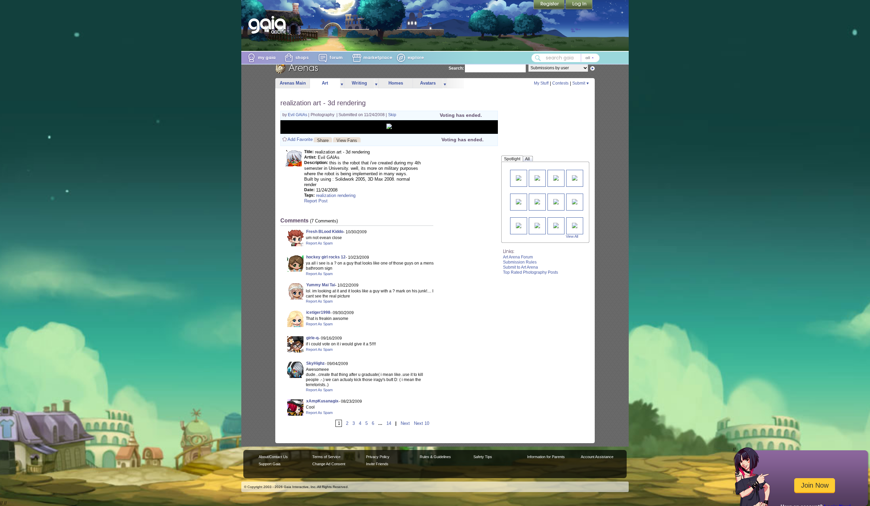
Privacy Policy (377, 457)
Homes (395, 83)
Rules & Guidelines (435, 457)
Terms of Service (326, 457)
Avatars (428, 83)
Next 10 (421, 423)
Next (405, 423)
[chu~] (518, 201)
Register (550, 5)
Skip (392, 114)
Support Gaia (269, 464)
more (342, 83)
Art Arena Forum (518, 257)
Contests (560, 83)
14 (388, 423)
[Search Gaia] (538, 58)
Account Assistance (597, 457)
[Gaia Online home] (268, 25)
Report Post (316, 200)
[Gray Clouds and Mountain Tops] (518, 225)
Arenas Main (293, 83)
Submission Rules (520, 262)
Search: (456, 68)
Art (325, 83)
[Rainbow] (556, 225)
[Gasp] (556, 177)
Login (579, 5)
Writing (359, 83)
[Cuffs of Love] (518, 177)
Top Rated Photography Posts (530, 272)
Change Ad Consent (328, 464)
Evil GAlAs (298, 114)
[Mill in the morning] (537, 177)
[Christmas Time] (537, 225)
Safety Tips (482, 457)
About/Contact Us (273, 457)
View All (572, 236)
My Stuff (541, 83)
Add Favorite (300, 139)
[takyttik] (537, 201)
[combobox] (565, 58)
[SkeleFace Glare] (574, 201)
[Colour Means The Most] (574, 177)
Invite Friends (377, 464)
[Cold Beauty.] (574, 225)
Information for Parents (546, 457)
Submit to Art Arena (520, 267)
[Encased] (556, 201)
